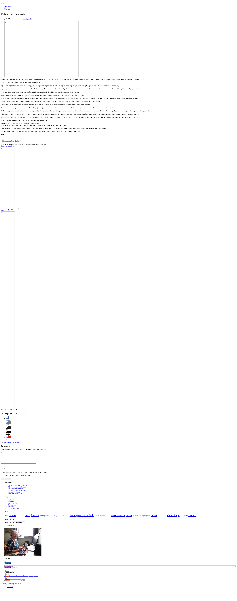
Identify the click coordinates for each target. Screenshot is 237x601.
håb (62, 516)
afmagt (6, 516)
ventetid (185, 516)
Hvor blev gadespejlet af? (15, 493)
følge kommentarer (16, 475)
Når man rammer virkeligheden (17, 487)
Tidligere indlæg (9, 522)
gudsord (58, 516)
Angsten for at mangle (14, 492)
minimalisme (116, 515)
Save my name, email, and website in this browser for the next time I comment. (26, 472)
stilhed (154, 515)
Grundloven (51, 515)
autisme (12, 515)
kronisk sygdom (76, 516)
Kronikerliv (11, 506)
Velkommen (7, 6)
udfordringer (15, 442)
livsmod (103, 516)
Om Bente (7, 9)
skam (148, 516)
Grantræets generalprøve (8, 146)
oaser (136, 516)
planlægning (143, 516)
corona (27, 515)
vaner (181, 515)
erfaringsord (43, 516)
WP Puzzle (10, 587)
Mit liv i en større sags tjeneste (17, 490)
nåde (133, 516)
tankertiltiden (163, 515)
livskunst (98, 516)
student (158, 515)
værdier (192, 515)
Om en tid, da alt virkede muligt (17, 485)
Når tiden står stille (13, 508)
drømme (35, 515)
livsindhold (88, 515)
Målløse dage (5, 210)
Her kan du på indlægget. (17, 475)
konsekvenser (66, 515)
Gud (55, 516)
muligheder (7, 442)
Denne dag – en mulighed (8, 1)
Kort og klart (12, 505)
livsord (108, 516)
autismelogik (19, 515)
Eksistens (11, 501)
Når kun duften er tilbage (15, 488)
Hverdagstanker (27, 19)
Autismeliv (11, 500)
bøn (24, 516)
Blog (5, 8)
